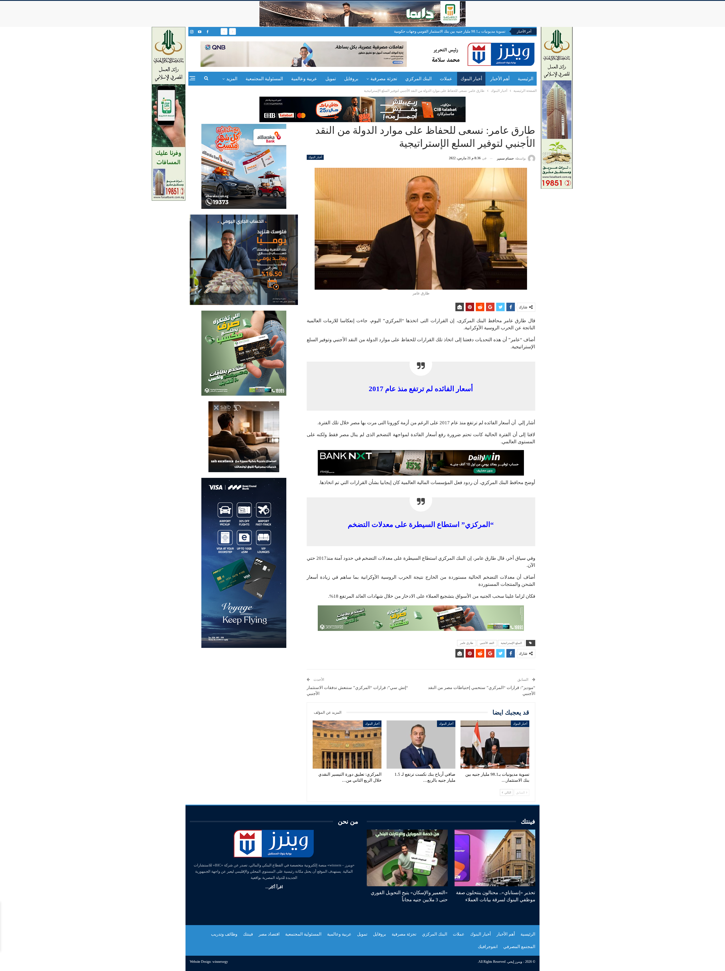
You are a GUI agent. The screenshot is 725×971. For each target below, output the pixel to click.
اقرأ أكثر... (274, 887)
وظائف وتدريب (224, 934)
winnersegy (220, 962)
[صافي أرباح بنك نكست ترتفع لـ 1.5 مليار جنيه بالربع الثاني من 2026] (421, 744)
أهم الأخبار (499, 78)
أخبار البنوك (471, 78)
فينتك (248, 934)
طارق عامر (466, 642)
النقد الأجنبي (487, 642)
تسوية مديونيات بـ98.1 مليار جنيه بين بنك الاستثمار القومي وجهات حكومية (450, 31)
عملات (446, 78)
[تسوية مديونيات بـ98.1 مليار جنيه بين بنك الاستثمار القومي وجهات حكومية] (494, 744)
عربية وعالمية (304, 78)
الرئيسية (525, 78)
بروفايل (351, 78)
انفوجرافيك (488, 946)
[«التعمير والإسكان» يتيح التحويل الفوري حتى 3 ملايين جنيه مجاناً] (407, 858)
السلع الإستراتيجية (511, 642)
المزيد (231, 78)
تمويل (330, 78)
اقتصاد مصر (269, 934)
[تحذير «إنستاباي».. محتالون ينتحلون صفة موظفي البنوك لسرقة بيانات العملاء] (495, 858)
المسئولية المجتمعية (264, 78)
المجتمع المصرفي (519, 946)
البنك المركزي (418, 78)
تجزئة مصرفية (383, 78)
